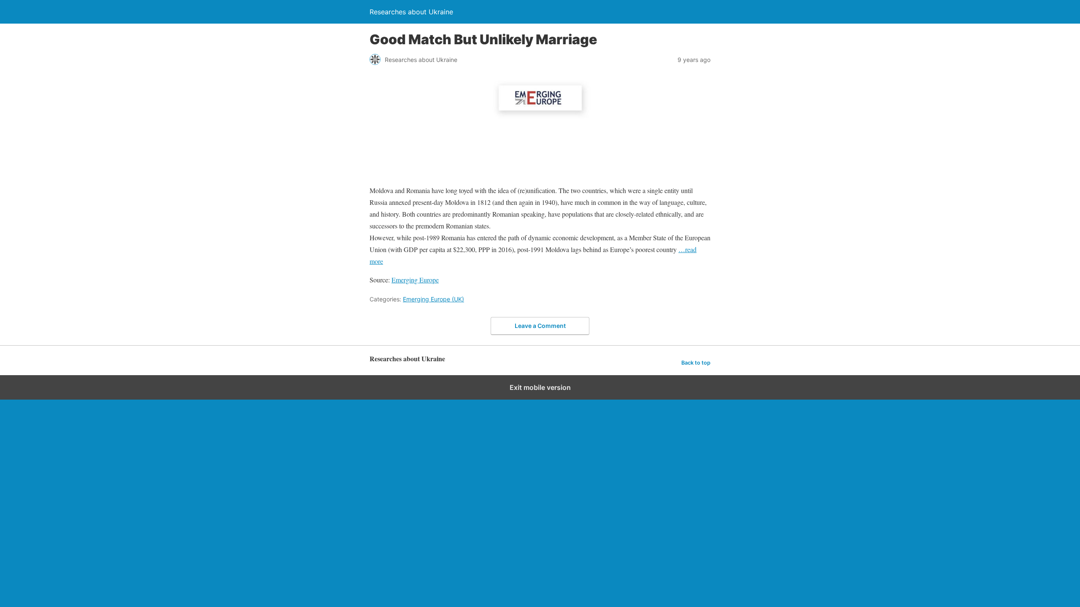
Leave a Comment (540, 325)
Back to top (695, 363)
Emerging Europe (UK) (433, 299)
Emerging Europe (415, 279)
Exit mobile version (540, 387)
